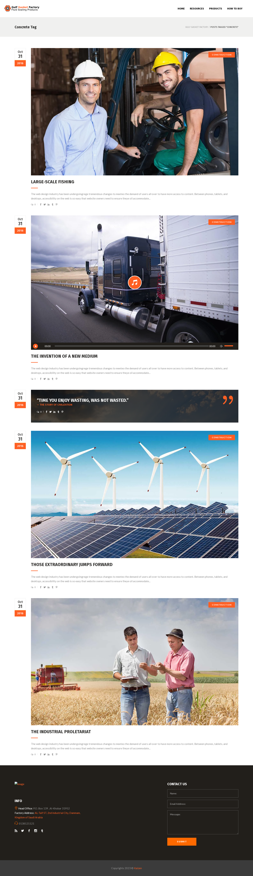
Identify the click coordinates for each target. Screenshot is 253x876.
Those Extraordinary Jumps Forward (72, 564)
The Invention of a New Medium (64, 356)
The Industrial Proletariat (61, 731)
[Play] (35, 346)
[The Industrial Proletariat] (134, 661)
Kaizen (138, 868)
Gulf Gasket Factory (196, 27)
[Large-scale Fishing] (134, 111)
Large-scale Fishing (52, 182)
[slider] (229, 346)
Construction (221, 54)
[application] (134, 346)
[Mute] (221, 346)
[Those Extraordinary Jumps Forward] (134, 494)
